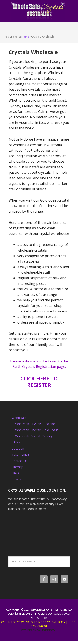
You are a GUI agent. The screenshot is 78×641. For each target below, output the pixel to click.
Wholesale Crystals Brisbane (35, 424)
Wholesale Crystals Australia (39, 11)
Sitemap (17, 467)
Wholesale (19, 418)
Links (15, 473)
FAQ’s (16, 442)
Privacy (17, 479)
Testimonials (21, 454)
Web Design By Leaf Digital (39, 630)
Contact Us (19, 461)
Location (18, 448)
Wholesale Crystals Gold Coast (36, 430)
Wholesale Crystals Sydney (33, 436)
